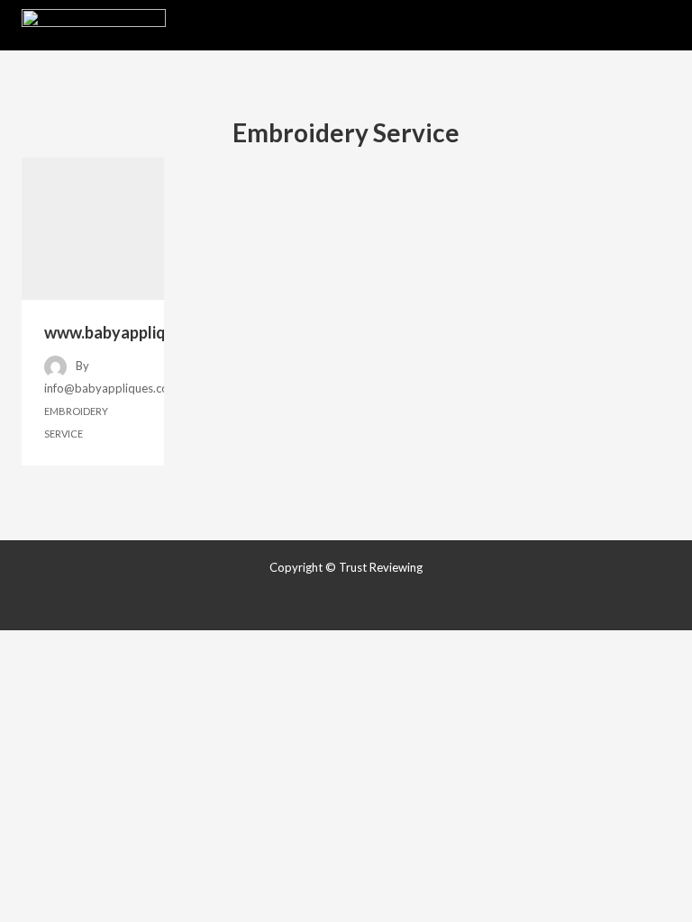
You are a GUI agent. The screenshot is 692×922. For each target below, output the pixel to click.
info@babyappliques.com (111, 388)
